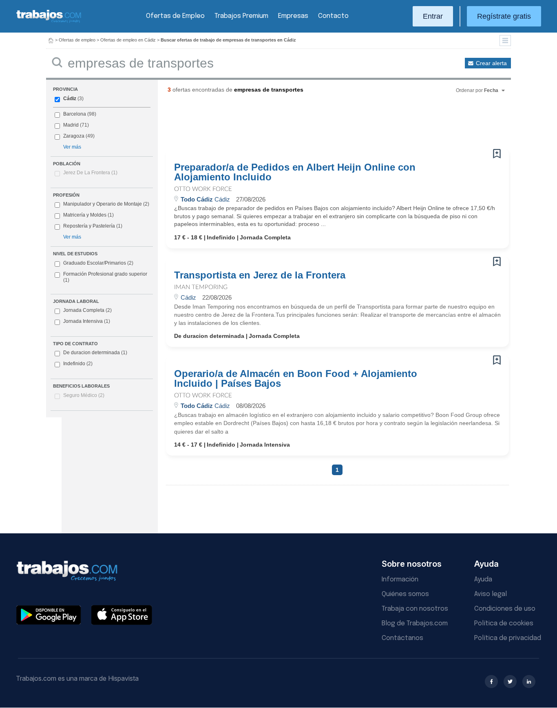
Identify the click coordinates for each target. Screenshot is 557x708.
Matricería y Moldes (84, 215)
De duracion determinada (95, 352)
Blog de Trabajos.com (415, 623)
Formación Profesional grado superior (105, 277)
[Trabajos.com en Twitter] (510, 681)
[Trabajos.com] (49, 21)
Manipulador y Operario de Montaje (102, 204)
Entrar (433, 16)
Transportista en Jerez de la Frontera (259, 275)
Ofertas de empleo (77, 39)
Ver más (72, 147)
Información (400, 579)
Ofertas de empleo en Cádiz (128, 39)
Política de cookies (503, 623)
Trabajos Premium (241, 16)
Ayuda (483, 579)
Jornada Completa (87, 310)
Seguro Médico (83, 395)
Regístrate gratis (504, 16)
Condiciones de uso (504, 608)
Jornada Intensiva (86, 321)
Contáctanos (402, 638)
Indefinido (78, 363)
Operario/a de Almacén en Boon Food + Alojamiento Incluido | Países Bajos (295, 378)
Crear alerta (491, 63)
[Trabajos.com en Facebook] (491, 681)
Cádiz (69, 98)
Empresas (293, 16)
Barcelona (74, 114)
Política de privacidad (507, 638)
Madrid (71, 125)
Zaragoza (73, 136)
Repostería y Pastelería (89, 226)
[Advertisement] (320, 124)
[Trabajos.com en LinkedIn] (528, 681)
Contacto (333, 16)
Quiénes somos (405, 594)
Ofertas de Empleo (175, 16)
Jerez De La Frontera (90, 172)
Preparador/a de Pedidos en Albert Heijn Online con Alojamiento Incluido (295, 172)
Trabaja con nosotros (415, 608)
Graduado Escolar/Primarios (98, 263)
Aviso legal (490, 594)
